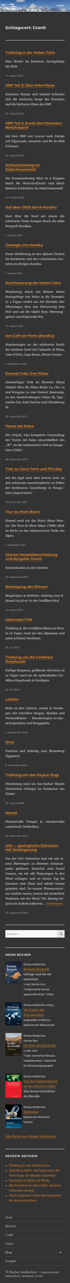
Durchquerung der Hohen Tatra (33, 283)
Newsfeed (27, 1276)
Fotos (9, 1243)
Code (9, 1235)
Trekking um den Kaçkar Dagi (32, 775)
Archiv (39, 1276)
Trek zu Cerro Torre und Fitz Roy (33, 469)
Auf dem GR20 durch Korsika (31, 207)
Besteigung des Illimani (26, 587)
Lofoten (12, 699)
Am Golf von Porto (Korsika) (30, 336)
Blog (8, 1252)
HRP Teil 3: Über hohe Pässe (30, 85)
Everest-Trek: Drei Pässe (26, 373)
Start (8, 1217)
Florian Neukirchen (23, 1272)
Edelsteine (31, 1112)
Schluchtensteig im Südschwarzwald (22, 167)
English (10, 1261)
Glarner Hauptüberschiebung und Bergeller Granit (31, 557)
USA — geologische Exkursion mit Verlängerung (31, 848)
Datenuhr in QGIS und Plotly (29, 1180)
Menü (60, 5)
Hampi (11, 813)
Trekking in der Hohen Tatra (30, 52)
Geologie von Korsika (24, 245)
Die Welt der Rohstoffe (40, 1045)
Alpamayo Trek (18, 620)
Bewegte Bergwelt (36, 969)
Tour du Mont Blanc (22, 512)
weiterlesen (54, 903)
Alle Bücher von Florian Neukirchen (30, 1136)
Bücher (10, 1226)
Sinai (9, 742)
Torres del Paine (19, 426)
